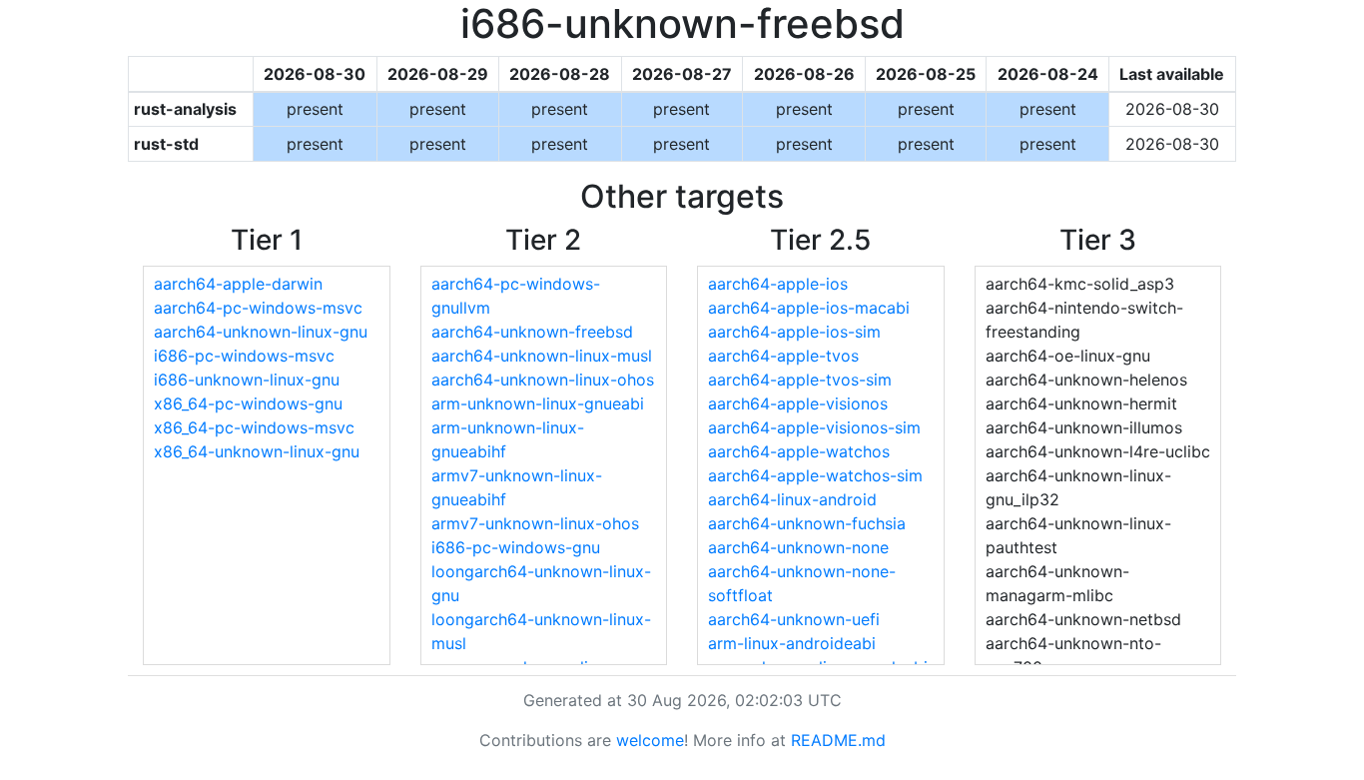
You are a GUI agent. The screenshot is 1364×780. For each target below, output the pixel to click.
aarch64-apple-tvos (783, 356)
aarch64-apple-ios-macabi (809, 308)
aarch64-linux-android (792, 499)
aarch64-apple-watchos (799, 451)
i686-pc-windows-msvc (244, 356)
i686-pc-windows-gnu (515, 547)
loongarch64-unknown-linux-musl (541, 631)
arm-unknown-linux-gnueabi (537, 403)
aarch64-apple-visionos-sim (814, 427)
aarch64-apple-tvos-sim (800, 380)
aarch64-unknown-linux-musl (541, 356)
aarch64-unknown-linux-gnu (260, 332)
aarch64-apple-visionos (798, 403)
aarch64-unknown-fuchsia (807, 523)
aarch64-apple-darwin (238, 284)
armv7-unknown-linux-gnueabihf (516, 487)
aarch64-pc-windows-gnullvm (515, 296)
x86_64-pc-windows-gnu (248, 403)
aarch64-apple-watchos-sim (815, 475)
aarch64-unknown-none (798, 547)
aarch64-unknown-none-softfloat (802, 583)
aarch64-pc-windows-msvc (258, 308)
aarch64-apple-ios (778, 284)
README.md (838, 740)
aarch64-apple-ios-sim (794, 332)
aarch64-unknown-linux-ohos (542, 380)
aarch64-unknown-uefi (794, 619)
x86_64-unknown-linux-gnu (256, 451)
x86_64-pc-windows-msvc (254, 427)
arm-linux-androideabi (792, 643)
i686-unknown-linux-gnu (247, 380)
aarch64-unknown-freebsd (532, 332)
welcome (650, 740)
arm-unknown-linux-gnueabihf (507, 439)
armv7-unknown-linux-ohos (535, 523)
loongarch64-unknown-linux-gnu (541, 583)
